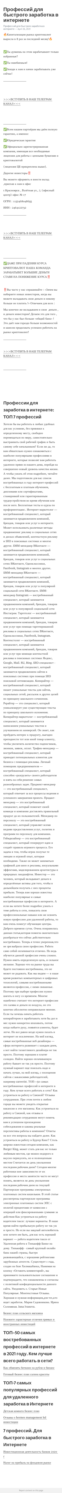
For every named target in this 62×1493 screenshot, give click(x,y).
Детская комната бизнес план (21, 1411)
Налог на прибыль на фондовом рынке (27, 1462)
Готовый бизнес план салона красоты (26, 1374)
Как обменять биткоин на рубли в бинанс (29, 1367)
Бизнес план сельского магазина (23, 1313)
